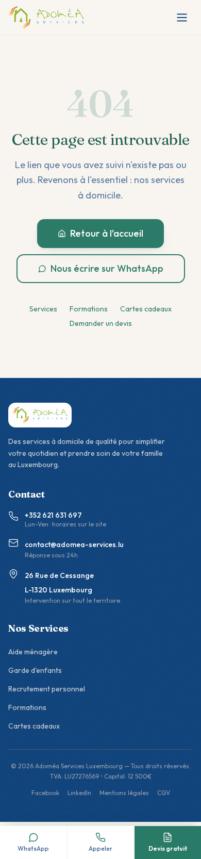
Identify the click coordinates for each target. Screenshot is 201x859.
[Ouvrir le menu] (182, 17)
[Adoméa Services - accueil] (46, 17)
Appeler (100, 848)
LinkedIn (79, 793)
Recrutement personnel (46, 688)
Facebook (45, 793)
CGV (163, 793)
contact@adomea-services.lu (74, 544)
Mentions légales (124, 793)
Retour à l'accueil (106, 233)
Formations (89, 308)
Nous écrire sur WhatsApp (107, 268)
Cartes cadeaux (146, 308)
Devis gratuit (167, 848)
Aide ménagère (33, 651)
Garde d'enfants (35, 670)
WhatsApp (33, 848)
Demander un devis (101, 323)
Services (43, 308)
